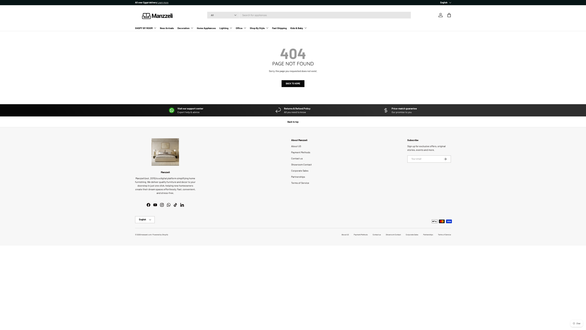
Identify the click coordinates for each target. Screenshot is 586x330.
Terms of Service (300, 182)
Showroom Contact (301, 164)
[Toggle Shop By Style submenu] (267, 28)
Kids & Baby (296, 28)
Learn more (162, 2)
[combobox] (309, 15)
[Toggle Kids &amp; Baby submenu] (305, 28)
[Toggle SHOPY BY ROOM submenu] (155, 28)
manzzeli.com (146, 234)
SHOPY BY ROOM (144, 28)
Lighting (223, 28)
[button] (449, 15)
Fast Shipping (279, 28)
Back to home (293, 83)
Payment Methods (300, 152)
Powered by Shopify (160, 234)
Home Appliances (206, 28)
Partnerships (298, 176)
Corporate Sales (299, 170)
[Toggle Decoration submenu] (192, 28)
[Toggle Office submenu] (245, 28)
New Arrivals (167, 28)
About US (296, 146)
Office (239, 28)
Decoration (183, 28)
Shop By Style (257, 28)
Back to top (293, 122)
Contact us (297, 158)
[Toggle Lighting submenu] (231, 28)
